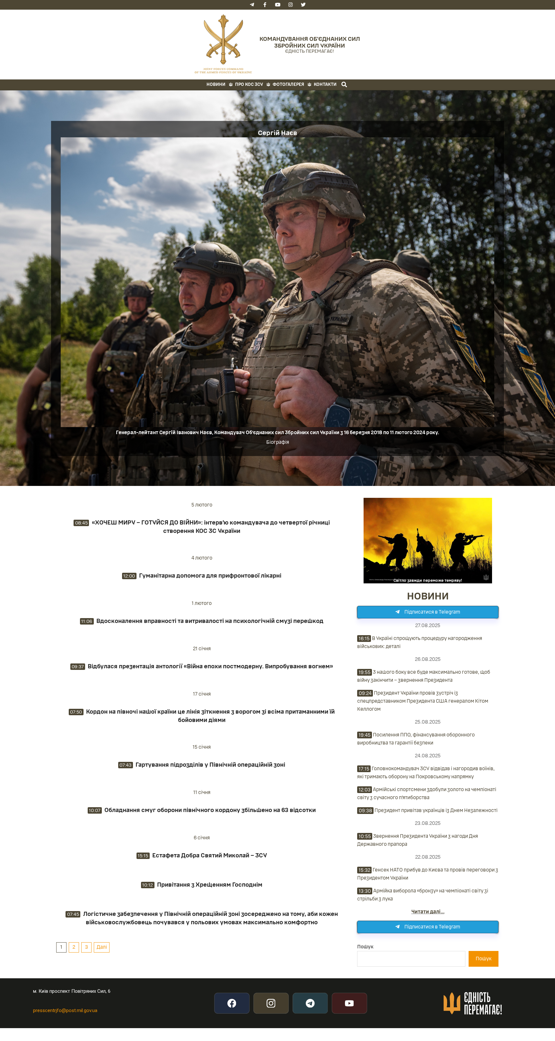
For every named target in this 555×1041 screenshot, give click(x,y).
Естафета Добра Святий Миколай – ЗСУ (209, 855)
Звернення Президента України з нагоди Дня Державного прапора (417, 840)
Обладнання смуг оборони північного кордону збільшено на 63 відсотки (210, 810)
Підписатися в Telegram (432, 612)
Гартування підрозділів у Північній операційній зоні (210, 764)
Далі (102, 947)
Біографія (277, 442)
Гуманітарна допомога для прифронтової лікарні (210, 575)
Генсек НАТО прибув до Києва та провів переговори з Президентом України (427, 874)
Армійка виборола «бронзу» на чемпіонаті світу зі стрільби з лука (422, 895)
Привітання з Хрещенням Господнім (209, 884)
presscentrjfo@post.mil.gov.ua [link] (65, 1010)
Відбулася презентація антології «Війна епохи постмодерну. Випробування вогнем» (210, 666)
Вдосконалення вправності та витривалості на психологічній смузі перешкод (209, 621)
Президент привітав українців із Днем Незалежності (428, 810)
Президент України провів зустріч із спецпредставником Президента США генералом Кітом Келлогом (422, 701)
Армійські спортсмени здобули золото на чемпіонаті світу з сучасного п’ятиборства (426, 793)
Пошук (365, 947)
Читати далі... (428, 912)
